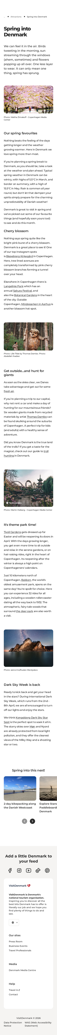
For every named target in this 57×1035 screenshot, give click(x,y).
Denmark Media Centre (22, 970)
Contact (13, 994)
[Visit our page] (19, 870)
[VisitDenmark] (20, 885)
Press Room (15, 941)
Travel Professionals (20, 950)
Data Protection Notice (13, 1024)
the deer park (24, 611)
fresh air (9, 391)
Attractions (16, 16)
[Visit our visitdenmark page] (28, 870)
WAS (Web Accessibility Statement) (38, 1024)
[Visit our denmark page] (10, 870)
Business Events (18, 946)
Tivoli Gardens (12, 532)
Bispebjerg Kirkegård (19, 256)
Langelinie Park (13, 286)
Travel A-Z (14, 990)
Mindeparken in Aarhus (36, 304)
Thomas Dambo (37, 416)
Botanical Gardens (25, 295)
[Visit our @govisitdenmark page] (38, 870)
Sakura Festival (22, 290)
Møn (32, 726)
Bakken (26, 579)
